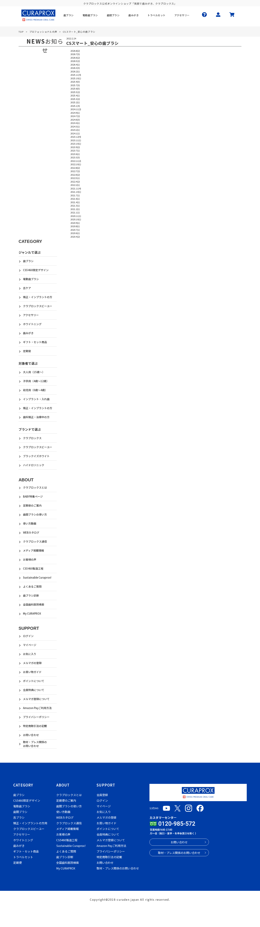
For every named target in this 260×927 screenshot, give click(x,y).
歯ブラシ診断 (31, 595)
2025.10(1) (75, 78)
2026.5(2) (75, 61)
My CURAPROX (32, 613)
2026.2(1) (75, 71)
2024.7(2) (75, 116)
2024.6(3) (75, 119)
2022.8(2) (75, 167)
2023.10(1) (75, 143)
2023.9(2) (75, 147)
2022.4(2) (75, 181)
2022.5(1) (75, 178)
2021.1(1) (75, 212)
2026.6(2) (75, 57)
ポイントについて (33, 681)
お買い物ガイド (32, 672)
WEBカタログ (31, 532)
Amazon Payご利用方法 (37, 708)
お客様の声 (29, 559)
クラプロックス (32, 438)
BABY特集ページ (33, 496)
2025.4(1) (75, 95)
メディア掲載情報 (33, 550)
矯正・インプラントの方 (37, 297)
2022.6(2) (75, 174)
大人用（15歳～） (34, 372)
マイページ (29, 645)
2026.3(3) (75, 68)
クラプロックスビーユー (37, 306)
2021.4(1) (75, 202)
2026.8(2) (75, 50)
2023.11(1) (75, 140)
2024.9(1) (75, 112)
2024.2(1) (75, 129)
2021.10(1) (75, 191)
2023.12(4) (75, 136)
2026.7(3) (75, 54)
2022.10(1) (75, 164)
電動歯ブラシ (31, 279)
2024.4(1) (75, 123)
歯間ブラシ (20, 812)
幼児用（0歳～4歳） (35, 390)
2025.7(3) (75, 85)
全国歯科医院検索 (33, 604)
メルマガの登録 (32, 663)
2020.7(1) (75, 229)
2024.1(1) (75, 133)
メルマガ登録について (36, 699)
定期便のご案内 (32, 505)
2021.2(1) (75, 209)
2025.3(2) (75, 99)
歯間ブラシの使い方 (35, 514)
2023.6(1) (75, 154)
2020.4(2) (75, 236)
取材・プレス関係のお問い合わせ (35, 744)
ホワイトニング (32, 324)
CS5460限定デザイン (36, 270)
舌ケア (27, 288)
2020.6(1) (75, 233)
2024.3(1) (75, 126)
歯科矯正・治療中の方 (36, 417)
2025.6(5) (75, 88)
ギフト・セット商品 (35, 342)
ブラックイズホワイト (36, 456)
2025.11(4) (75, 74)
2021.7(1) (75, 195)
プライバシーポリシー (36, 717)
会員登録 (102, 795)
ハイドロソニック (33, 465)
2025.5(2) (75, 92)
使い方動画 (29, 523)
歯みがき (28, 333)
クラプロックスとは (35, 487)
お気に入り (29, 654)
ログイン (28, 636)
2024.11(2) (75, 109)
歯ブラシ (28, 261)
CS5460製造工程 (33, 568)
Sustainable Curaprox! (37, 577)
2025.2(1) (75, 102)
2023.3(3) (75, 157)
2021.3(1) (75, 205)
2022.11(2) (75, 161)
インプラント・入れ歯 (36, 399)
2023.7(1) (75, 150)
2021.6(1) (75, 198)
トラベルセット (23, 857)
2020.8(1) (75, 226)
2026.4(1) (75, 64)
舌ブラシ (19, 817)
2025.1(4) (75, 105)
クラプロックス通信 (35, 541)
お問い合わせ (31, 735)
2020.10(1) (75, 219)
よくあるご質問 (32, 586)
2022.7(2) (75, 171)
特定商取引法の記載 (35, 726)
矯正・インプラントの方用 (30, 823)
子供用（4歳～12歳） (36, 381)
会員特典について (33, 690)
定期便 (27, 351)
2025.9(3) (75, 81)
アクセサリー (31, 315)
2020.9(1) (75, 223)
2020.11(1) (75, 216)
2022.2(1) (75, 185)
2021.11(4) (75, 188)
